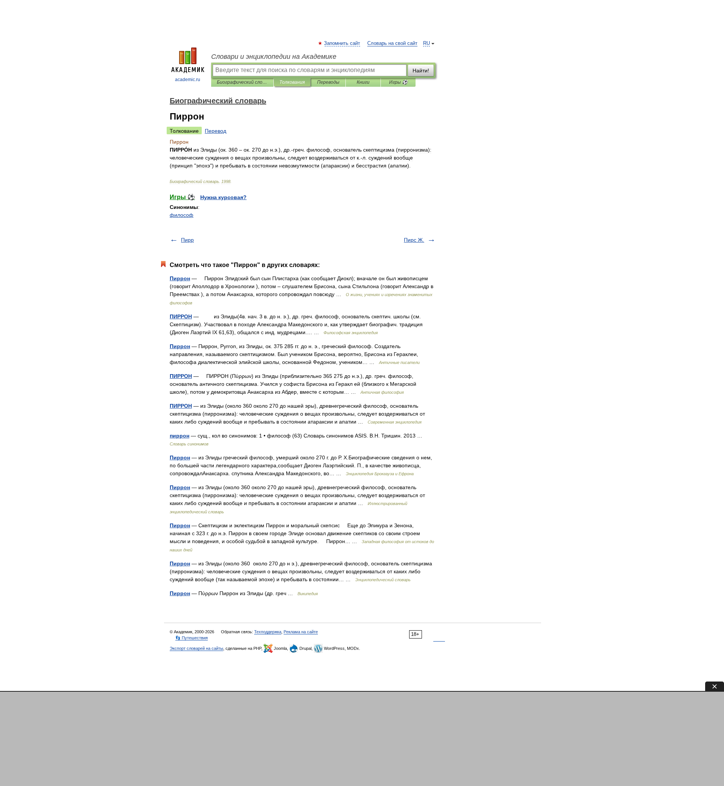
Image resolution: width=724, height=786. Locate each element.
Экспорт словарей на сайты (196, 648)
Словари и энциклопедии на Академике (273, 56)
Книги (363, 82)
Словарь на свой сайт (392, 43)
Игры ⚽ (398, 82)
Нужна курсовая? (223, 197)
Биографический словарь (242, 82)
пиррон (179, 436)
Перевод (215, 131)
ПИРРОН (181, 316)
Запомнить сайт (342, 43)
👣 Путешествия (191, 638)
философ (181, 215)
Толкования (292, 82)
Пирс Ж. (414, 240)
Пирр (187, 240)
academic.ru (187, 79)
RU (426, 43)
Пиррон (180, 278)
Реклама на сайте (301, 631)
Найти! (421, 71)
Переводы (328, 82)
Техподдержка (267, 631)
